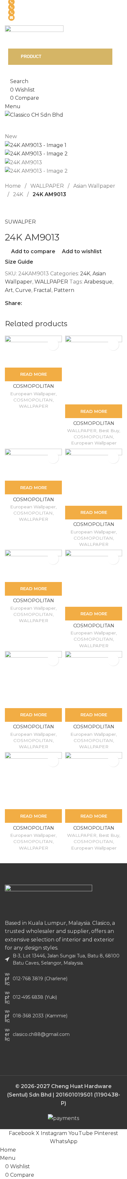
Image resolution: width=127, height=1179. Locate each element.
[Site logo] (34, 37)
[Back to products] (17, 209)
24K (18, 194)
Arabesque (98, 282)
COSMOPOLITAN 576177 (93, 628)
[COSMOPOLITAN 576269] (33, 780)
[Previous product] (9, 209)
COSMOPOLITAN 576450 (93, 831)
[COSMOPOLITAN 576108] (33, 566)
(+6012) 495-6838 (34, 7)
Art (9, 290)
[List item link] (63, 978)
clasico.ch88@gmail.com (41, 17)
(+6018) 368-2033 (34, 12)
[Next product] (24, 209)
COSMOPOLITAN (33, 399)
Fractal (42, 290)
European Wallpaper (33, 393)
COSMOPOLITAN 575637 (93, 426)
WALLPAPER (47, 186)
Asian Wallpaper (94, 186)
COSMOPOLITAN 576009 (33, 502)
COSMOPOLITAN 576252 (93, 729)
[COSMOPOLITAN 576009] (33, 465)
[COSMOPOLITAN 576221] (33, 679)
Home (13, 186)
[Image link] (48, 901)
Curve (23, 290)
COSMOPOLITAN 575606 (33, 389)
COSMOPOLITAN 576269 (33, 831)
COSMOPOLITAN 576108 (33, 603)
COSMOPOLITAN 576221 (33, 729)
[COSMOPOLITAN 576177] (93, 578)
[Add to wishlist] (53, 344)
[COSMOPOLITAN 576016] (93, 477)
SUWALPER (20, 222)
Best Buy (109, 430)
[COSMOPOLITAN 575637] (93, 370)
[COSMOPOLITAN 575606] (33, 352)
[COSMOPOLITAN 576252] (93, 679)
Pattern (64, 290)
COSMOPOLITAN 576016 (93, 527)
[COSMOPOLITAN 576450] (93, 780)
